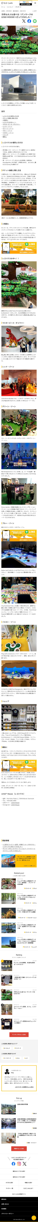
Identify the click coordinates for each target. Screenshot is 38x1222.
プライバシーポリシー (7, 1213)
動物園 (35, 1128)
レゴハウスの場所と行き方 (11, 116)
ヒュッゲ (34, 947)
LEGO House (15, 803)
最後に (5, 137)
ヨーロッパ (10, 7)
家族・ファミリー (32, 1142)
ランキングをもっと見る (19, 1034)
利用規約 (3, 1209)
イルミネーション (32, 917)
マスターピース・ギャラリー (11, 124)
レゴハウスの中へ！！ (9, 122)
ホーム (3, 7)
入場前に (5, 120)
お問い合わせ (5, 1204)
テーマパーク (7, 1058)
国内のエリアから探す (19, 1171)
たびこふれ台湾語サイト (19, 1194)
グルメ (35, 888)
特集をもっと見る (19, 1148)
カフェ (35, 903)
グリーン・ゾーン (8, 128)
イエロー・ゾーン (8, 133)
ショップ (5, 135)
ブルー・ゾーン (7, 130)
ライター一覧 (9, 1188)
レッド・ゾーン (7, 126)
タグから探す (9, 1182)
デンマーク (18, 7)
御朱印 (35, 1113)
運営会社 (3, 1199)
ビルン (18, 1058)
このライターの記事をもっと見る (24, 1087)
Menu (35, 3)
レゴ (26, 1058)
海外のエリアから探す (19, 1177)
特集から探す (28, 1182)
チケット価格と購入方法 (10, 118)
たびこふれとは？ (28, 1188)
